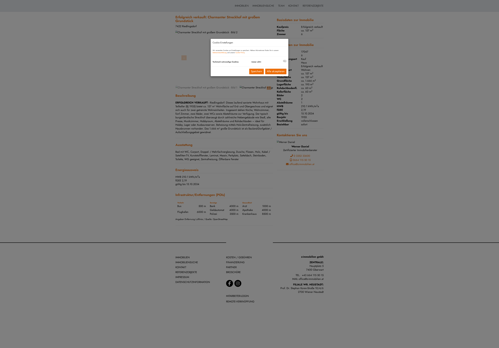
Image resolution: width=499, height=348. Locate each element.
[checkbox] (284, 61)
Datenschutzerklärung (220, 52)
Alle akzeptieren (276, 71)
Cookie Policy (240, 52)
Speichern (256, 71)
